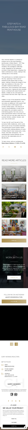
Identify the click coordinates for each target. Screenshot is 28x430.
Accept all (14, 426)
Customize (14, 422)
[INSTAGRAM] (12, 401)
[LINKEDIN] (15, 401)
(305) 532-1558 (8, 370)
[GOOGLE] (19, 401)
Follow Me (14, 301)
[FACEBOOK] (8, 401)
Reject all (14, 418)
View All (14, 240)
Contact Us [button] (14, 277)
